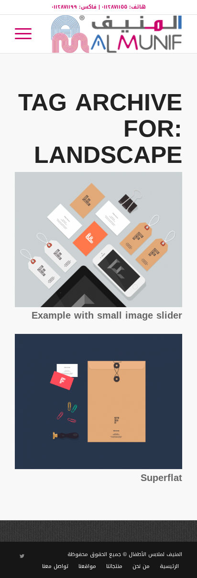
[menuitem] (26, 34)
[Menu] (26, 34)
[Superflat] (98, 467)
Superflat (161, 478)
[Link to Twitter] (22, 556)
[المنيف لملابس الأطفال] (115, 34)
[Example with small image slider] (98, 305)
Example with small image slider (107, 315)
